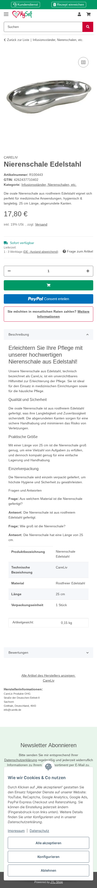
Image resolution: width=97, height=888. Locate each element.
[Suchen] (87, 27)
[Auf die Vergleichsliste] (83, 62)
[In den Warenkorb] (7, 48)
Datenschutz (39, 831)
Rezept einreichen (70, 4)
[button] (79, 14)
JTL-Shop (56, 882)
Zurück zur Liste (18, 40)
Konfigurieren (48, 857)
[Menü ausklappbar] (6, 12)
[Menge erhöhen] (88, 271)
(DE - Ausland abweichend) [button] (40, 251)
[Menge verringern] (9, 271)
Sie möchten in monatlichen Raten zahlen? (48, 314)
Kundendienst (27, 4)
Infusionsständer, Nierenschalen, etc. (49, 184)
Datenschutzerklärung (20, 760)
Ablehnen (48, 870)
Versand (41, 224)
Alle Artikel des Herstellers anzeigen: (48, 675)
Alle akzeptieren (48, 843)
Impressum (16, 831)
